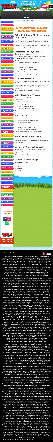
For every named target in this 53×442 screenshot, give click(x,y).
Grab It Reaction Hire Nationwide (16, 354)
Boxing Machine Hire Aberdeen (33, 289)
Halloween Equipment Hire (6, 132)
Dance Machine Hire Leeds (16, 333)
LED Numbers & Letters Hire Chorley (22, 372)
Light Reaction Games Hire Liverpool (34, 379)
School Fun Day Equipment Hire (6, 187)
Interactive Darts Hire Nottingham (15, 368)
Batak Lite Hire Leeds (27, 280)
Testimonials (27, 17)
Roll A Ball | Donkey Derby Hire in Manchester (32, 416)
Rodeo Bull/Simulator (7, 100)
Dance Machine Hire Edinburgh (32, 332)
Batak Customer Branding (34, 273)
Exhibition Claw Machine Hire (37, 344)
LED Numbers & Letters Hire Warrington (29, 376)
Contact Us (47, 13)
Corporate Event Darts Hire (17, 322)
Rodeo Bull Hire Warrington (27, 410)
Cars (3, 205)
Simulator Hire (6, 201)
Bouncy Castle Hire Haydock (15, 286)
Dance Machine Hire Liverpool (30, 333)
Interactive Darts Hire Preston (31, 368)
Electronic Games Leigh (16, 341)
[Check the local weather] (46, 5)
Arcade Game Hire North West (16, 264)
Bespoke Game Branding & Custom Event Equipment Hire (21, 283)
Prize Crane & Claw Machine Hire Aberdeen (34, 391)
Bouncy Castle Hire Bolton (31, 284)
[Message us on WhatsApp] (7, 223)
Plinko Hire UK (12, 391)
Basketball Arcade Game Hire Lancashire (22, 270)
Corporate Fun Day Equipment (7, 82)
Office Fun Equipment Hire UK (38, 388)
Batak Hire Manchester (14, 278)
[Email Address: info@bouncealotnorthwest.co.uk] (26, 6)
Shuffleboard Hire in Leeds (31, 421)
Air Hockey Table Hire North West (38, 259)
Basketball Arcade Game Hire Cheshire (20, 269)
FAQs (42, 13)
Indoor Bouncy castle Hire (7, 168)
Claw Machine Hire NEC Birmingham (16, 321)
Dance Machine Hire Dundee (17, 332)
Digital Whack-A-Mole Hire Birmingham (33, 336)
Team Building (5, 92)
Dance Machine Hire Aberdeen (18, 330)
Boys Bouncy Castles (7, 153)
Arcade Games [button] (6, 71)
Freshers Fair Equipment (5, 143)
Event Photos (6, 13)
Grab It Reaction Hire (34, 352)
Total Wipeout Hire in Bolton (32, 431)
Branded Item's (6, 75)
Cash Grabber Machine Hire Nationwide (19, 317)
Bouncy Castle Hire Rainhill (30, 288)
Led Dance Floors (6, 114)
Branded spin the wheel (15, 310)
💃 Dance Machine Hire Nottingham (15, 435)
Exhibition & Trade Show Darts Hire (20, 344)
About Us (36, 13)
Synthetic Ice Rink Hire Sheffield (34, 429)
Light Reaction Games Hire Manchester (23, 380)
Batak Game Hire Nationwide (26, 277)
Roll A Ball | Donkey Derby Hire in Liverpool (37, 415)
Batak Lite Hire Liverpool (39, 280)
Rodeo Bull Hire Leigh (37, 407)
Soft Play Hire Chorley (28, 424)
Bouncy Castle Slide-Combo (7, 41)
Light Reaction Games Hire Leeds (17, 379)
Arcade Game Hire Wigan (29, 267)
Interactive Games (7, 89)
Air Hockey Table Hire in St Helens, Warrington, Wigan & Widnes (28, 258)
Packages (4, 61)
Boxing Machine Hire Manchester (15, 294)
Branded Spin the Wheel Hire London (32, 311)
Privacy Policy (19, 391)
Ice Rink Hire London (25, 360)
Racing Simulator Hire (27, 404)
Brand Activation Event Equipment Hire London (27, 302)
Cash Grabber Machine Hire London (24, 316)
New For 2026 (5, 22)
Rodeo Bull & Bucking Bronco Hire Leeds (21, 405)
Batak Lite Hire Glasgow (16, 280)
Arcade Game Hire (24, 261)
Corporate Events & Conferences (16, 324)
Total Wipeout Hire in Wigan (13, 434)
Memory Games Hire (37, 383)
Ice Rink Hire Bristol (40, 358)
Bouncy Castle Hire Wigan (31, 435)
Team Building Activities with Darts (16, 431)
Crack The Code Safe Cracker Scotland (30, 328)
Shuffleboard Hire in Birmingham (19, 420)
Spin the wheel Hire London (17, 427)
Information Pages (22, 13)
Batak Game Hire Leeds (13, 277)
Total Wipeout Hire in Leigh (26, 20)
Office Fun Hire (6, 175)
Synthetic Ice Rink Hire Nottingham (17, 429)
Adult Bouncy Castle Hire (7, 37)
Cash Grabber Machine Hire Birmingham (33, 314)
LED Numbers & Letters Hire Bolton (34, 371)
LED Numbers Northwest (16, 377)
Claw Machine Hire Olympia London (34, 321)
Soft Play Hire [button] (5, 55)
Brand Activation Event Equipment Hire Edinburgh (26, 299)
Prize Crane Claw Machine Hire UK (17, 399)
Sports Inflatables (6, 58)
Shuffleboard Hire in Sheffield (15, 424)
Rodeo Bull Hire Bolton (12, 407)
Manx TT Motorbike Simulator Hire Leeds (19, 382)
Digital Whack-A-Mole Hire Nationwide (19, 339)
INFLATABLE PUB (6, 124)
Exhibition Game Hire (7, 190)
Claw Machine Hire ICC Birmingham (25, 319)
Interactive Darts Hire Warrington (34, 369)
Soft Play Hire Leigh (38, 424)
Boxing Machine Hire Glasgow (34, 291)
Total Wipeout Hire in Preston (30, 432)
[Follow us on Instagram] (9, 219)
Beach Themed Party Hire (7, 182)
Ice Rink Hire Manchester (37, 360)
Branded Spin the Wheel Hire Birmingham (31, 310)
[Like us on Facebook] (5, 219)
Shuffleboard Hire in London (15, 423)
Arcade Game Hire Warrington (15, 267)
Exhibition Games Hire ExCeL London (21, 346)
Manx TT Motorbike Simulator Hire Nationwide (20, 383)
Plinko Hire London (35, 390)
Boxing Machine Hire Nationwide (32, 294)
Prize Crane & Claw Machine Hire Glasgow (29, 393)
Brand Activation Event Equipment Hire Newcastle (29, 303)
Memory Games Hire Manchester (15, 387)
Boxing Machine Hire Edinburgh (19, 291)
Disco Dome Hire (6, 51)
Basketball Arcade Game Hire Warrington (17, 273)
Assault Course (6, 48)
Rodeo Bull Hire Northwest (33, 409)
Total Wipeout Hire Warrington (28, 434)
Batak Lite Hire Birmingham (27, 278)
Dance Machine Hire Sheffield (15, 336)
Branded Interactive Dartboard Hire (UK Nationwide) (24, 308)
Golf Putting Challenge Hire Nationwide (18, 352)
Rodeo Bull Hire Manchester (19, 409)
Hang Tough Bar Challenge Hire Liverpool (25, 355)
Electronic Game (6, 78)
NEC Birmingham (26, 388)
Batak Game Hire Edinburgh (32, 275)
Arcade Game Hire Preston (17, 266)
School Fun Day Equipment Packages (7, 194)
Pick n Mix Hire (6, 118)
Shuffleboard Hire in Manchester (31, 423)
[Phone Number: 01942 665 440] (28, 4)
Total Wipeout (6, 103)
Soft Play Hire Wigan (38, 426)
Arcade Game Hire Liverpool (31, 262)
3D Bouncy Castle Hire (6, 29)
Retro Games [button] (5, 68)
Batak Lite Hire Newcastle (32, 281)
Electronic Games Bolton (35, 339)
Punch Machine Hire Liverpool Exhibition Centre (26, 401)
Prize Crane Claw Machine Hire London (26, 398)
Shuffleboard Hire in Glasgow (18, 421)
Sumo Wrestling (6, 172)
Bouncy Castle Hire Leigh (28, 286)
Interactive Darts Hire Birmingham (29, 361)
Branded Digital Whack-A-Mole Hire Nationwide (27, 306)
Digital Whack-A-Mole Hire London (24, 338)
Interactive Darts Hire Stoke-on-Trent (16, 369)
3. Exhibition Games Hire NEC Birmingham (13, 256)
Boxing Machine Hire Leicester (16, 292)
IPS (3, 25)
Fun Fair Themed (6, 86)
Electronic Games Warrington (29, 343)
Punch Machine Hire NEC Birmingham (24, 402)
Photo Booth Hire (6, 107)
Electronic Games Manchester (30, 341)
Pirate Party (5, 146)
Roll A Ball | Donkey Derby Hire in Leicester (16, 415)
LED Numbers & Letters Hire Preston (39, 374)
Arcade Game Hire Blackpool (36, 261)
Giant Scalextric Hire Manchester (30, 350)
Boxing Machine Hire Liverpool (31, 292)
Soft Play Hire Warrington (26, 426)
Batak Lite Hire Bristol (39, 278)
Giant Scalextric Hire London (15, 350)
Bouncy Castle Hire (7, 33)
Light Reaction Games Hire (29, 377)
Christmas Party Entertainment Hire (38, 317)
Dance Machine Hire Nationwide (31, 335)
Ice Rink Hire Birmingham (29, 358)
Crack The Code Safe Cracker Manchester (37, 327)
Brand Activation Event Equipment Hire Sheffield (33, 305)
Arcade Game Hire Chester (17, 262)
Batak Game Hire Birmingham (18, 275)
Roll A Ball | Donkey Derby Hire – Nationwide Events (21, 412)
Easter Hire (5, 139)
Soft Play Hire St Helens (13, 426)
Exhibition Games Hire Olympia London (16, 347)
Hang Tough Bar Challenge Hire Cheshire (34, 354)
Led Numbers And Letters (6, 111)
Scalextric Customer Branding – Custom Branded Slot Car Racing (20, 418)
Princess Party (6, 150)
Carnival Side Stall (6, 198)
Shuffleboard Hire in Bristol (34, 420)
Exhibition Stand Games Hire (33, 347)
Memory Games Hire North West (31, 387)
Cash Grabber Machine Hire (16, 314)
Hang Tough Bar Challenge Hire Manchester (16, 357)
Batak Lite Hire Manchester (19, 281)
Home (30, 13)
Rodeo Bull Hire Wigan (28, 437)
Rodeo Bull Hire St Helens (13, 410)
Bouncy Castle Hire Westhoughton (17, 289)
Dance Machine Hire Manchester (15, 335)
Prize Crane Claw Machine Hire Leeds (36, 396)
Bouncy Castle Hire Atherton (18, 284)
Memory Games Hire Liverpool (32, 385)
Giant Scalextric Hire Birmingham (30, 349)
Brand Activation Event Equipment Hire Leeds (27, 300)
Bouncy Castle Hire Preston (17, 288)
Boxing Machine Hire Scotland (33, 295)
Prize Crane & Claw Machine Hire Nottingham (26, 394)
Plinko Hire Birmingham (24, 390)
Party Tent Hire (6, 178)
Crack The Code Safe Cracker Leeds (26, 325)
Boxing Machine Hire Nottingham (17, 295)
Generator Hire (6, 121)
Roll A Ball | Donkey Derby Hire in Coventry (21, 413)
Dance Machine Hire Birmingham (35, 330)
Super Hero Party (6, 160)
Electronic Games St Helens (15, 343)
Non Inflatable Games (5, 96)
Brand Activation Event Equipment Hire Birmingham (26, 297)
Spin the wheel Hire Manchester (31, 427)
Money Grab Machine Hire (14, 388)
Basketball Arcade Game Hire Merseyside (20, 272)
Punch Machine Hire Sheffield (15, 404)
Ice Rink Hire (19, 358)
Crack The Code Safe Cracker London (17, 327)
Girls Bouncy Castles (7, 156)
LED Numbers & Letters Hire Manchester (20, 374)
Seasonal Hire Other (7, 135)
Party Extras (5, 65)
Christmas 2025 (6, 128)
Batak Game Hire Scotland (40, 277)
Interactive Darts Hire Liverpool (15, 365)
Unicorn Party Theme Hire (7, 164)
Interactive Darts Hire (15, 361)
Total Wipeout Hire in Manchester (15, 432)
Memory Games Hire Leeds (17, 385)
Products (13, 13)
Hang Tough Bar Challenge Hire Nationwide (38, 357)
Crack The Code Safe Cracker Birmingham (35, 324)
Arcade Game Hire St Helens (31, 266)
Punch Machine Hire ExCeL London (34, 399)
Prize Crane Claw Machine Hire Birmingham (15, 396)
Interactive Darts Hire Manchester (14, 366)
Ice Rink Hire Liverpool (14, 360)
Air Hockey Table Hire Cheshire (31, 256)
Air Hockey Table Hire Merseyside (21, 259)
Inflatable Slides (6, 45)
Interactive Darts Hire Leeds (16, 363)
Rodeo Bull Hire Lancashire (24, 407)
